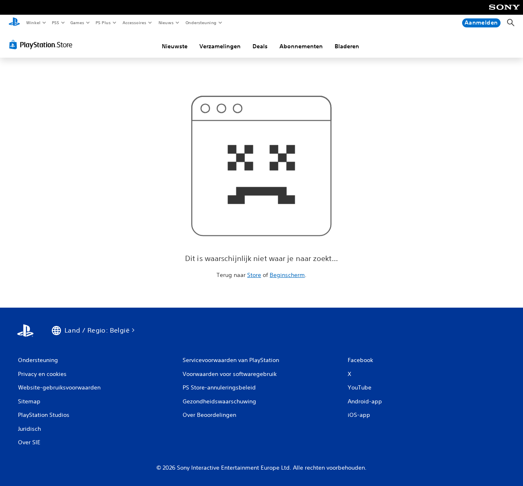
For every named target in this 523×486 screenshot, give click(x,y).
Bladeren (347, 46)
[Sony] (504, 12)
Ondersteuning (201, 22)
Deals (260, 46)
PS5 (56, 22)
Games (77, 22)
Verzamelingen (220, 46)
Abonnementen (301, 46)
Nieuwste (175, 46)
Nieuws (166, 22)
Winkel (33, 22)
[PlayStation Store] (42, 44)
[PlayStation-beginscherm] (14, 23)
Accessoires (134, 22)
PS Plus (103, 22)
